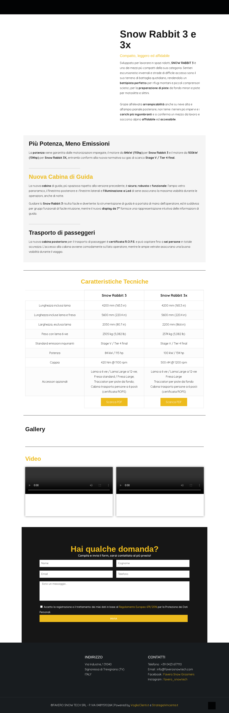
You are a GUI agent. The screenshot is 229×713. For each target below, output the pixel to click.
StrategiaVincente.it (165, 705)
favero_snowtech (175, 679)
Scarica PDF (114, 402)
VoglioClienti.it (140, 705)
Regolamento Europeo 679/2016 (138, 607)
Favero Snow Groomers (178, 674)
